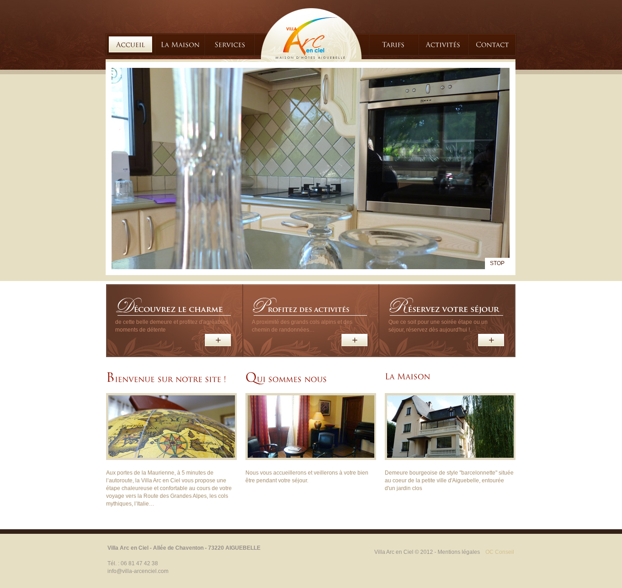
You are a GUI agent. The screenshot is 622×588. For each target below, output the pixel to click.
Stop (497, 263)
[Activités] (442, 44)
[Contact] (492, 44)
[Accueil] (130, 44)
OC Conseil (499, 552)
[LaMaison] (180, 44)
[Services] (229, 44)
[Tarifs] (393, 44)
